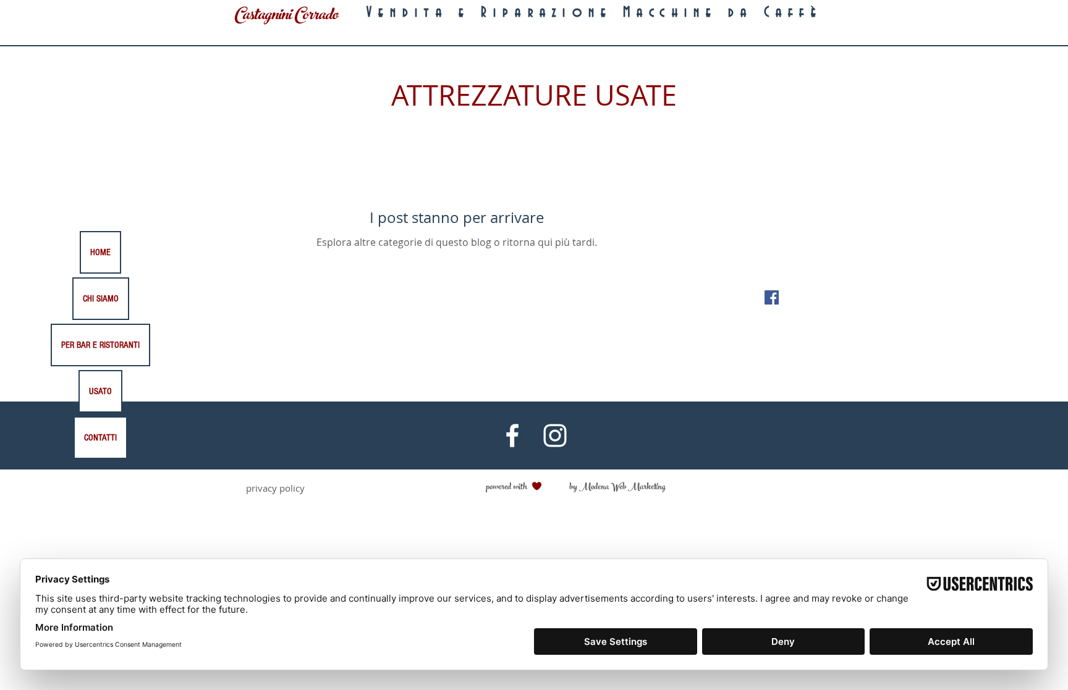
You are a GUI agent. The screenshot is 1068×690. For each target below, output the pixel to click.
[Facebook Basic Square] (772, 297)
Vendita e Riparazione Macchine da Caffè (594, 12)
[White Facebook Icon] (512, 435)
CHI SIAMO (101, 298)
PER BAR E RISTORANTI (100, 345)
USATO (100, 391)
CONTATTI (100, 437)
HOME (100, 252)
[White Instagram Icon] (555, 435)
